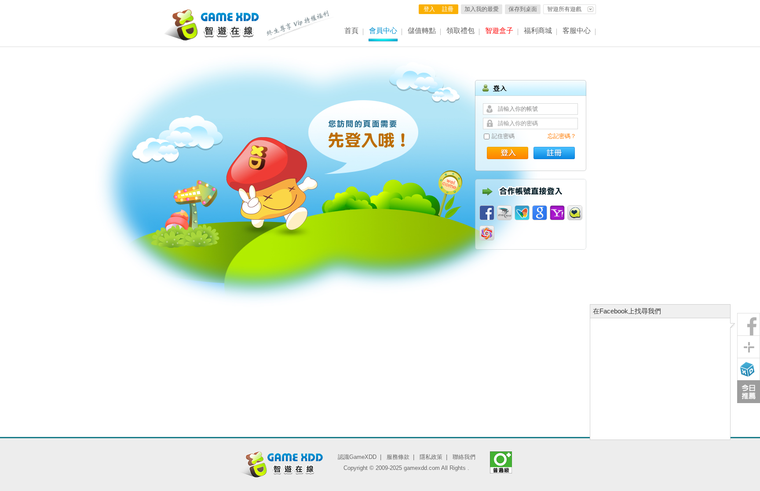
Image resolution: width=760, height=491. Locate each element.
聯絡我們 (464, 457)
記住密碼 (503, 136)
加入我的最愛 (481, 9)
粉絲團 (748, 324)
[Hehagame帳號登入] (574, 212)
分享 (748, 346)
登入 (429, 9)
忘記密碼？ (562, 136)
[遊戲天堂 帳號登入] (486, 232)
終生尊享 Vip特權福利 (300, 25)
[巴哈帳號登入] (504, 212)
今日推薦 (748, 391)
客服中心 (577, 30)
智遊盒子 (499, 30)
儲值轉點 (422, 30)
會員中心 (383, 30)
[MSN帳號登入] (522, 212)
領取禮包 (460, 30)
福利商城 (538, 30)
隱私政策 (431, 457)
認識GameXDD (357, 457)
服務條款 (398, 457)
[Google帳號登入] (539, 212)
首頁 (351, 30)
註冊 (447, 9)
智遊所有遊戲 (564, 9)
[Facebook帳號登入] (486, 212)
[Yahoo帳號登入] (557, 212)
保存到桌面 (522, 9)
